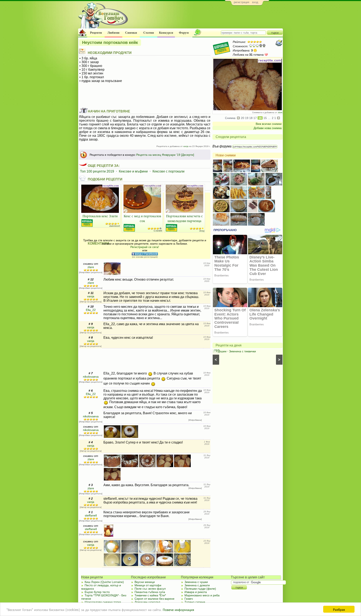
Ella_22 (91, 310)
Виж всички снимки (269, 123)
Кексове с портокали (168, 171)
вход (255, 2)
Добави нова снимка (268, 128)
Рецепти (96, 32)
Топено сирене (194, 602)
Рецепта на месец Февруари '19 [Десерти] (165, 154)
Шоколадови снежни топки (103, 602)
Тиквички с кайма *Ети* (150, 595)
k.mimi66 (158, 231)
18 (251, 118)
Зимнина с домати (197, 585)
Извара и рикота (195, 592)
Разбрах (339, 609)
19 (246, 118)
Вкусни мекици (145, 582)
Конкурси (166, 32)
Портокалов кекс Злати (100, 215)
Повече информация (178, 609)
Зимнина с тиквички (242, 351)
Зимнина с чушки (196, 582)
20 (242, 118)
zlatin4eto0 (114, 226)
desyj (201, 231)
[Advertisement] (207, 18)
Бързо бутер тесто (97, 592)
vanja (185, 146)
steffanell (91, 515)
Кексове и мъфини (133, 171)
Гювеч (188, 598)
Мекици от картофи (148, 585)
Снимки (131, 32)
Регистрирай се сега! (144, 247)
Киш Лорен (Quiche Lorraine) (104, 582)
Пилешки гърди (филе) (200, 588)
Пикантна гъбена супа (150, 592)
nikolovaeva (91, 376)
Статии (148, 32)
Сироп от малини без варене (154, 598)
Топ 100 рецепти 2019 (97, 171)
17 (255, 118)
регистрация (241, 2)
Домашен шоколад (147, 602)
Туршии (221, 351)
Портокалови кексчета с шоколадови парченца (184, 218)
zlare (280, 112)
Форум (184, 32)
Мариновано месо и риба (202, 595)
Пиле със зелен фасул (150, 588)
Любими (113, 32)
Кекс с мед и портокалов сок (142, 218)
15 (265, 118)
